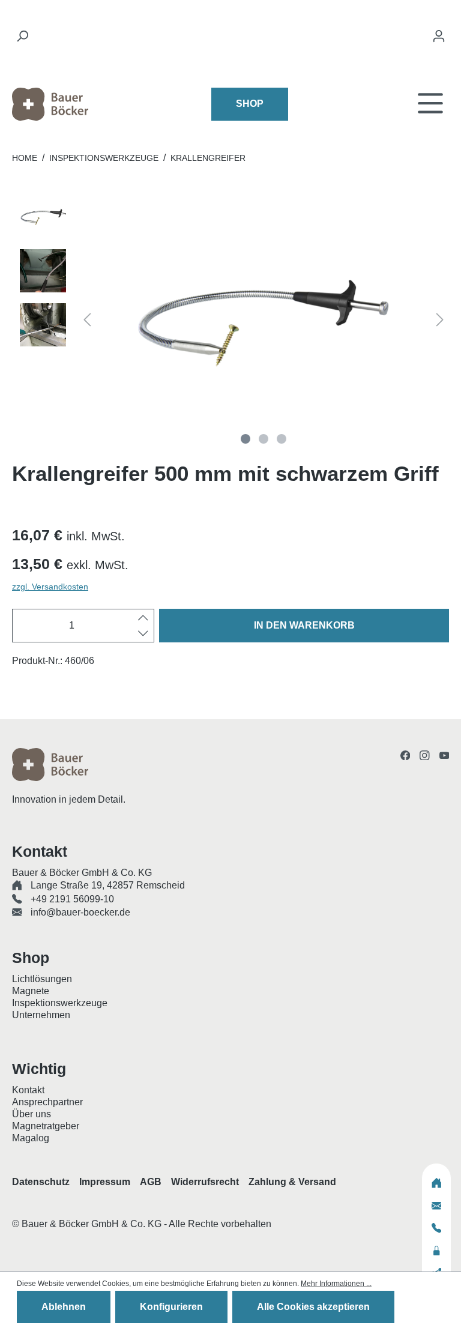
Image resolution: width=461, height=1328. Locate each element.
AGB (150, 1182)
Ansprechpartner (47, 1102)
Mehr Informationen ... (336, 1283)
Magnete (30, 991)
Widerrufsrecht (205, 1182)
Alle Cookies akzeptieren (313, 1307)
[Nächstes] (440, 321)
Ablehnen (63, 1307)
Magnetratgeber (45, 1126)
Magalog (30, 1138)
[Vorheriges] (87, 321)
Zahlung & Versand (292, 1182)
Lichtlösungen (42, 979)
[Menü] (430, 104)
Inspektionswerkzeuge (59, 1003)
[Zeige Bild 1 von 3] (245, 439)
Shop (250, 103)
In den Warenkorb (304, 625)
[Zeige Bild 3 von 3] (281, 439)
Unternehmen (41, 1015)
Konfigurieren (171, 1307)
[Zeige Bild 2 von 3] (263, 439)
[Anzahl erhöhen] (143, 618)
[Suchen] (22, 39)
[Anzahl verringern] (143, 633)
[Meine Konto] (439, 39)
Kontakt (28, 1090)
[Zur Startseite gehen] (77, 104)
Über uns (31, 1114)
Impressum (104, 1182)
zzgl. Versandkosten (50, 586)
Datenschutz (41, 1182)
